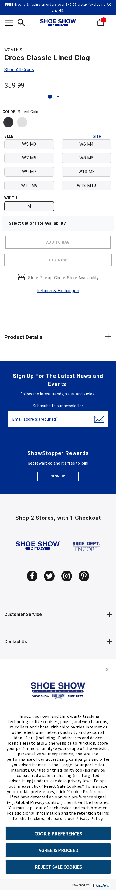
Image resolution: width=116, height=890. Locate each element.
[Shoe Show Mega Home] (58, 23)
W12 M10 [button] (86, 185)
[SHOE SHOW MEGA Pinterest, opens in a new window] (84, 576)
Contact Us (15, 641)
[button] (107, 669)
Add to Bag (58, 242)
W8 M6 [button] (86, 157)
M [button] (29, 206)
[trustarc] (100, 884)
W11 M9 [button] (29, 185)
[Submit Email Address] (99, 419)
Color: (9, 112)
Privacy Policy (88, 818)
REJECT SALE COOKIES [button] (58, 867)
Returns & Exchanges (58, 290)
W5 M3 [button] (29, 144)
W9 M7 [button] (29, 171)
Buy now (58, 260)
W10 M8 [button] (86, 171)
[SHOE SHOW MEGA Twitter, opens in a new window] (49, 576)
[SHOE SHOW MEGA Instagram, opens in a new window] (66, 576)
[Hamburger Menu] (8, 24)
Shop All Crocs (19, 69)
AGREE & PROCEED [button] (58, 850)
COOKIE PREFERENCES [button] (58, 833)
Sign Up (58, 476)
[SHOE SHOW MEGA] (38, 546)
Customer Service (23, 614)
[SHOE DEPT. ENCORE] (86, 546)
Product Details (23, 337)
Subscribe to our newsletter (58, 406)
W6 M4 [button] (86, 144)
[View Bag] (108, 22)
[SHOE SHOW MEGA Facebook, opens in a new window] (32, 576)
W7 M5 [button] (29, 157)
